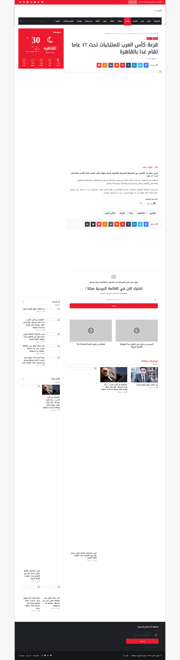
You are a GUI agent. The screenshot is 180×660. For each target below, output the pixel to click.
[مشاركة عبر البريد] (93, 224)
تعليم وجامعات (68, 21)
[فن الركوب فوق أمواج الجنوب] (144, 374)
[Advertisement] (114, 145)
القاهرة (141, 213)
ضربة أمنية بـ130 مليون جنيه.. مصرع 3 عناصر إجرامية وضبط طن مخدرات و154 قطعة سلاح (33, 360)
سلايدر (149, 38)
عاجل (149, 21)
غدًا (130, 213)
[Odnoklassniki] (104, 65)
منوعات (79, 21)
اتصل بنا (21, 655)
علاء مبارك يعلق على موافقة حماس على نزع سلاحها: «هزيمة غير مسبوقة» (34, 348)
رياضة (127, 21)
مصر (142, 21)
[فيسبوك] (146, 65)
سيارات (119, 21)
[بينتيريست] (122, 65)
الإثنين (152, 213)
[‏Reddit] (116, 65)
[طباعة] (87, 224)
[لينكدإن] (134, 65)
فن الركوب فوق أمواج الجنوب (147, 384)
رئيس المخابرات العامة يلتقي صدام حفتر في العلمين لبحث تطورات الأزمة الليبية (84, 555)
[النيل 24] (158, 10)
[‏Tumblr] (128, 65)
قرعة (122, 213)
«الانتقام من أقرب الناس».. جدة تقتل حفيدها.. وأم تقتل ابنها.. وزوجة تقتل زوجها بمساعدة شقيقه (114, 387)
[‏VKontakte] (110, 65)
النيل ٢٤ (125, 655)
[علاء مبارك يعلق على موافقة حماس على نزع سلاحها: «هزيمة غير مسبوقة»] (53, 349)
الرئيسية (157, 21)
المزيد (58, 21)
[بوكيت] (99, 65)
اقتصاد (135, 21)
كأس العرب (109, 213)
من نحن (28, 655)
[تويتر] (140, 65)
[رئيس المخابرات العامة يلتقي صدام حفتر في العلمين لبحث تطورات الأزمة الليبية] (83, 459)
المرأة (112, 21)
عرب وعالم (88, 21)
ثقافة (98, 21)
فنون (105, 21)
